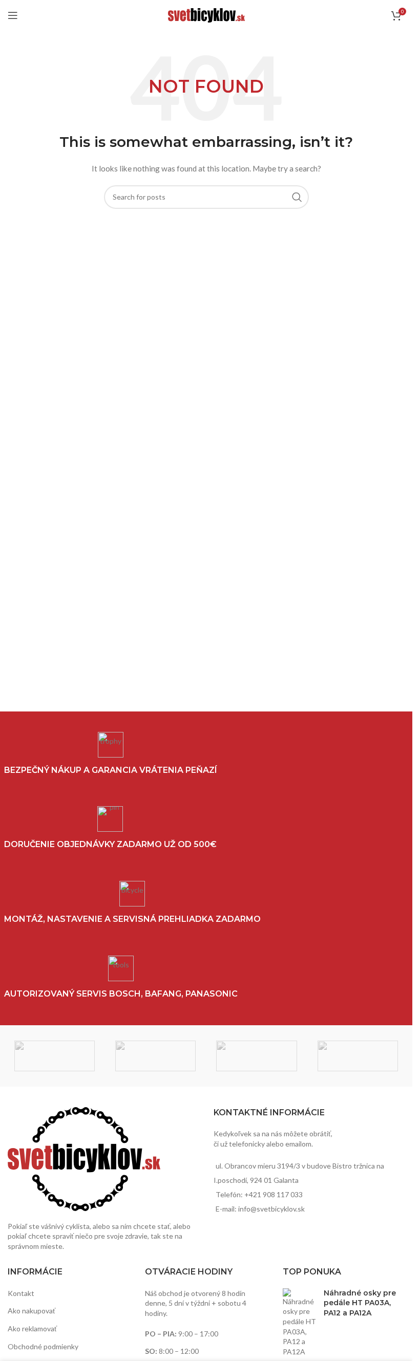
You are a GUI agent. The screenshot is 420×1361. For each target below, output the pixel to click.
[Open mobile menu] (13, 15)
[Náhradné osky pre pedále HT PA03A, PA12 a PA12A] (299, 1322)
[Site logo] (206, 14)
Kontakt (21, 1293)
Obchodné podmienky (43, 1346)
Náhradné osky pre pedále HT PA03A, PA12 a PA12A (360, 1302)
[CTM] (155, 1056)
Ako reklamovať (32, 1328)
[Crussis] (54, 1056)
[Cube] (256, 1056)
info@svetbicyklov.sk (271, 1208)
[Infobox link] (121, 978)
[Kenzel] (357, 1056)
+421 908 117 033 (273, 1194)
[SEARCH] (297, 197)
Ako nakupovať (31, 1310)
